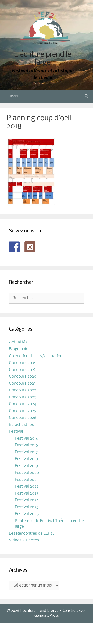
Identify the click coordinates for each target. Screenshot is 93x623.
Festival (16, 432)
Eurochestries (21, 425)
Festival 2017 (26, 452)
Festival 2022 (26, 486)
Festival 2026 (27, 514)
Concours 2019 (22, 370)
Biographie (18, 349)
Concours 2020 (22, 377)
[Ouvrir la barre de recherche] (86, 96)
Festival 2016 (26, 445)
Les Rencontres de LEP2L (31, 534)
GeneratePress (46, 616)
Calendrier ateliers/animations (37, 356)
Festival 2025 (26, 507)
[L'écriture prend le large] (46, 28)
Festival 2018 (26, 459)
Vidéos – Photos (24, 540)
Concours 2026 (22, 418)
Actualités (18, 342)
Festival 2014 (26, 439)
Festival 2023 (26, 493)
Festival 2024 (27, 500)
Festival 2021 (26, 480)
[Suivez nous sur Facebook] (14, 246)
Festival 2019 (26, 466)
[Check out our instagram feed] (29, 246)
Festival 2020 (27, 473)
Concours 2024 (22, 404)
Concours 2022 (22, 390)
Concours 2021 (22, 384)
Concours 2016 (22, 363)
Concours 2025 (22, 411)
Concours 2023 (22, 397)
